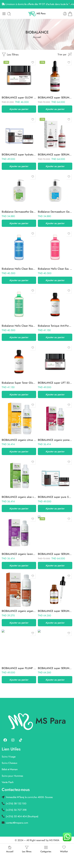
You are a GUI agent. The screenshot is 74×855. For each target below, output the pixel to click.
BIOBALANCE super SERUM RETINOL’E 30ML (55, 97)
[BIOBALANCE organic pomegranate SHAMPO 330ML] (55, 418)
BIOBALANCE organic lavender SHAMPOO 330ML (19, 554)
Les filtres (12, 54)
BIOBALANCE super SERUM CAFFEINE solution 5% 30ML (55, 554)
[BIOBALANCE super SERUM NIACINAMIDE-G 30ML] (55, 590)
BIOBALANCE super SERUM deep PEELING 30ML (55, 154)
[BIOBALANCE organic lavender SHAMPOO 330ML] (19, 533)
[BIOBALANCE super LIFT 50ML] (55, 361)
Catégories (45, 851)
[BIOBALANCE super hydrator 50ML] (19, 133)
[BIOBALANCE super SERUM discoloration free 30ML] (55, 647)
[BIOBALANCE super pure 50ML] (55, 475)
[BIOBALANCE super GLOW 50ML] (19, 76)
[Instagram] (12, 740)
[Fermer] (70, 4)
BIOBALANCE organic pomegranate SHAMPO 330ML (55, 440)
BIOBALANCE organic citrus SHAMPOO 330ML (19, 440)
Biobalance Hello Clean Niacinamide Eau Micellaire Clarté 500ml (19, 326)
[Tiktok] (20, 740)
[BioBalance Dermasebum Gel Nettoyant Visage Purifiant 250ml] (55, 190)
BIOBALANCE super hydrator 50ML (19, 154)
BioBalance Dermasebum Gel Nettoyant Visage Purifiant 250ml (55, 212)
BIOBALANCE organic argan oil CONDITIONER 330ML (19, 611)
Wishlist (64, 851)
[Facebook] (5, 740)
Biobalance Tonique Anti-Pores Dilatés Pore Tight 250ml (55, 326)
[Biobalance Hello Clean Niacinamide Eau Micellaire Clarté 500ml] (19, 304)
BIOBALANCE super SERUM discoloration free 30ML (55, 668)
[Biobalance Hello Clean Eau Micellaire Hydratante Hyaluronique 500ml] (55, 247)
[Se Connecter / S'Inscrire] (65, 14)
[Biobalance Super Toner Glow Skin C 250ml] (19, 361)
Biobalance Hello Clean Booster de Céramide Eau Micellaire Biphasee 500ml (19, 269)
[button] (19, 109)
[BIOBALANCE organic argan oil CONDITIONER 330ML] (19, 590)
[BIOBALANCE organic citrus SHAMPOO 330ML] (19, 418)
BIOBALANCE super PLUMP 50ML (19, 668)
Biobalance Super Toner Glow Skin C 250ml (19, 383)
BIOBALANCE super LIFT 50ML (55, 383)
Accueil (37, 37)
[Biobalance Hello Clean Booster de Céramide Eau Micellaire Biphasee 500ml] (19, 247)
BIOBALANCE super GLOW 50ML (19, 97)
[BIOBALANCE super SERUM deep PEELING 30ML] (55, 133)
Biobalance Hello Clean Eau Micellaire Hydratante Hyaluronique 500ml (55, 269)
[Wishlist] (32, 62)
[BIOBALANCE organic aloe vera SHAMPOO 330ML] (19, 475)
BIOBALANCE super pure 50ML (55, 497)
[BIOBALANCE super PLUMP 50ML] (19, 647)
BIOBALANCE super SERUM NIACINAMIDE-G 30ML (55, 611)
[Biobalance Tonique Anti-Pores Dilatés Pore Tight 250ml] (55, 304)
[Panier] (70, 14)
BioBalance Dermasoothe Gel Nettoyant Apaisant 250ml (19, 212)
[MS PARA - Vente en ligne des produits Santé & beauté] (37, 13)
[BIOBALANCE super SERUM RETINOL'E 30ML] (55, 76)
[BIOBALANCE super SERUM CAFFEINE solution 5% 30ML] (55, 533)
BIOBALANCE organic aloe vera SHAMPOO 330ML (19, 497)
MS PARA (54, 840)
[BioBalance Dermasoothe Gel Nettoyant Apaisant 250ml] (19, 190)
